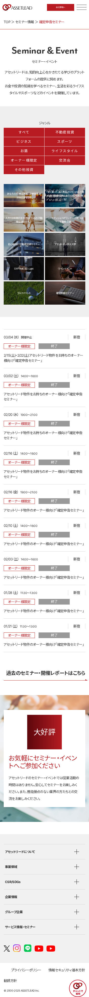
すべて (24, 132)
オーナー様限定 (24, 160)
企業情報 (11, 897)
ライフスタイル (64, 151)
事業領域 (11, 867)
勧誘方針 (10, 981)
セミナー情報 (24, 22)
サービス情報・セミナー (20, 927)
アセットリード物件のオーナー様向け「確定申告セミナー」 (44, 510)
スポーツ (64, 142)
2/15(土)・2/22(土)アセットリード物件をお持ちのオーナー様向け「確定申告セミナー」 (43, 358)
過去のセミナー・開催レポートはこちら (45, 673)
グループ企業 (13, 912)
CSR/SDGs (13, 882)
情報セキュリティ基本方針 (66, 970)
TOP (7, 22)
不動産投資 (64, 132)
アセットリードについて (20, 852)
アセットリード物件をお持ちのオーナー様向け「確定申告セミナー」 (43, 396)
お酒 (24, 151)
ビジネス (24, 142)
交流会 (64, 160)
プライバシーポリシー (26, 970)
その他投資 (24, 170)
